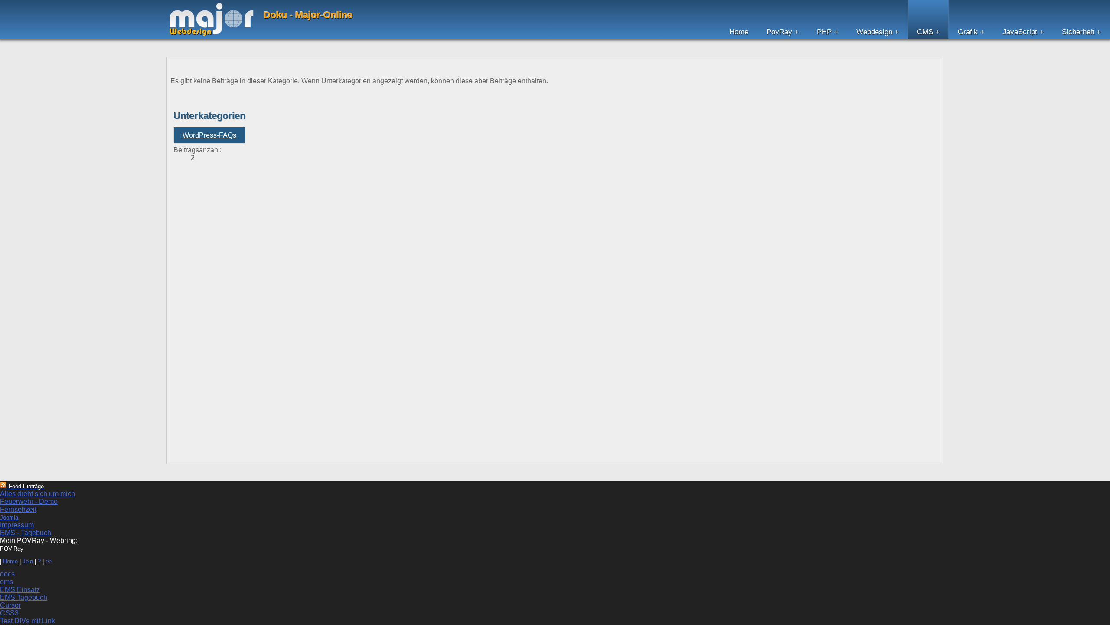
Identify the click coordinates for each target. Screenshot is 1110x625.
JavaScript (1019, 32)
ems (6, 582)
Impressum (17, 525)
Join (28, 561)
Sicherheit (1078, 32)
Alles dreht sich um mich (37, 493)
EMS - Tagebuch (25, 532)
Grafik (968, 32)
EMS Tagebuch (23, 597)
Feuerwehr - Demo (29, 501)
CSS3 (9, 613)
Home (738, 32)
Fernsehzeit (18, 509)
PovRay (779, 32)
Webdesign (874, 32)
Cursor (10, 605)
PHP (824, 32)
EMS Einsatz (20, 589)
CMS (925, 32)
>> (49, 561)
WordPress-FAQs (209, 135)
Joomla (9, 517)
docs (7, 574)
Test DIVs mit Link (27, 621)
